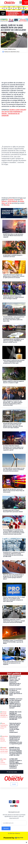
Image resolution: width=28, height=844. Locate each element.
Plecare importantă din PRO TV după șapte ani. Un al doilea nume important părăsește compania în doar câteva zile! (14, 599)
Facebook (11, 199)
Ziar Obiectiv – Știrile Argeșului (12, 200)
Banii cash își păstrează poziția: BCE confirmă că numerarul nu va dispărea (13, 663)
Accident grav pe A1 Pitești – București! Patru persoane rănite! (13, 510)
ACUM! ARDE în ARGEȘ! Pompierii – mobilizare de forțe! (13, 255)
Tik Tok (9, 203)
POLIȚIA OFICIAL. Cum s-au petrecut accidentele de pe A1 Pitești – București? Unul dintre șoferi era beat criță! (13, 319)
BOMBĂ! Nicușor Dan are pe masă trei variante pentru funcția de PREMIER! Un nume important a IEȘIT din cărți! (15, 751)
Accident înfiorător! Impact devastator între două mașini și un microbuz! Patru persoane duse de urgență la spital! (13, 448)
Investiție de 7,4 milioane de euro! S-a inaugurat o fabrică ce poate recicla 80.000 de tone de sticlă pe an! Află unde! (14, 554)
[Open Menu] (20, 2)
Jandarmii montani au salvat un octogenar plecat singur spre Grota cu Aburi (15, 692)
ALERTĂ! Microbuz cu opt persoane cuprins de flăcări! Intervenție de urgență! (13, 14)
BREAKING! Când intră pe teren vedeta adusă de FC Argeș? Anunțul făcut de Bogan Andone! (13, 297)
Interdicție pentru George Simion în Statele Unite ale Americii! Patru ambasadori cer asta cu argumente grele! (15, 739)
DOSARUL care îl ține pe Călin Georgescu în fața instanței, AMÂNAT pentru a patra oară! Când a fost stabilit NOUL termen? (15, 703)
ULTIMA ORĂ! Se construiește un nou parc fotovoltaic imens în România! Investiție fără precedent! (13, 469)
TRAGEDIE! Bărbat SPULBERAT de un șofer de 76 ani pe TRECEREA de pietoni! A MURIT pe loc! (13, 341)
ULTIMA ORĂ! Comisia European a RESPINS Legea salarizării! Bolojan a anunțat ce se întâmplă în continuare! (15, 763)
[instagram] (23, 15)
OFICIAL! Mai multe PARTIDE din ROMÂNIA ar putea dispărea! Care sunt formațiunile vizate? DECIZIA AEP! (15, 715)
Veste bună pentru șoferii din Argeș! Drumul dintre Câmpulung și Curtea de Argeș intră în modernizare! (15, 728)
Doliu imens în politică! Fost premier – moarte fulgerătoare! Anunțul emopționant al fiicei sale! (14, 361)
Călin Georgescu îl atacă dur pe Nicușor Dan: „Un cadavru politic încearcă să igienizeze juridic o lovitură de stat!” (12, 403)
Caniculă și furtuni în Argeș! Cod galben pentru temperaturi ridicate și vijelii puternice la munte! (13, 276)
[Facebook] (10, 801)
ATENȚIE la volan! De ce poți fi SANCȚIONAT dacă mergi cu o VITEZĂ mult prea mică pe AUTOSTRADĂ (14, 621)
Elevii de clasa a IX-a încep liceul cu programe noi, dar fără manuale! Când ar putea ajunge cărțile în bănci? (13, 577)
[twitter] (26, 11)
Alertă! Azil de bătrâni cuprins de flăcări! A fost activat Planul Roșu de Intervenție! (13, 490)
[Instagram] (17, 801)
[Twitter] (14, 801)
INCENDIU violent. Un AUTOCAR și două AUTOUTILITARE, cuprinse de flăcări (13, 642)
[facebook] (23, 11)
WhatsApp (6, 205)
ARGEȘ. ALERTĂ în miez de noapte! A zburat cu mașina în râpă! (13, 382)
